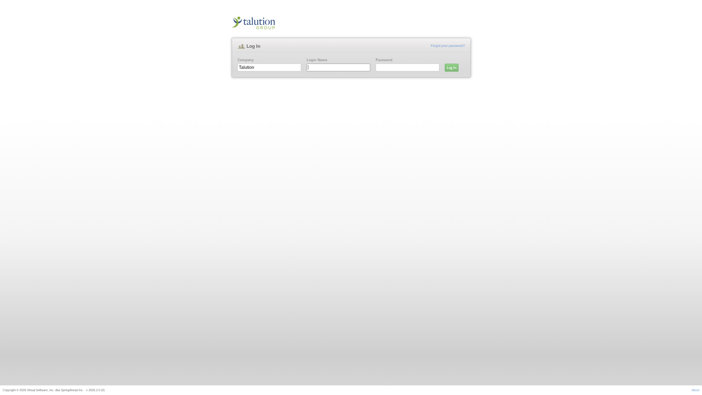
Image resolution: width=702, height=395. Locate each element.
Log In (452, 67)
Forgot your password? (448, 46)
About (695, 390)
